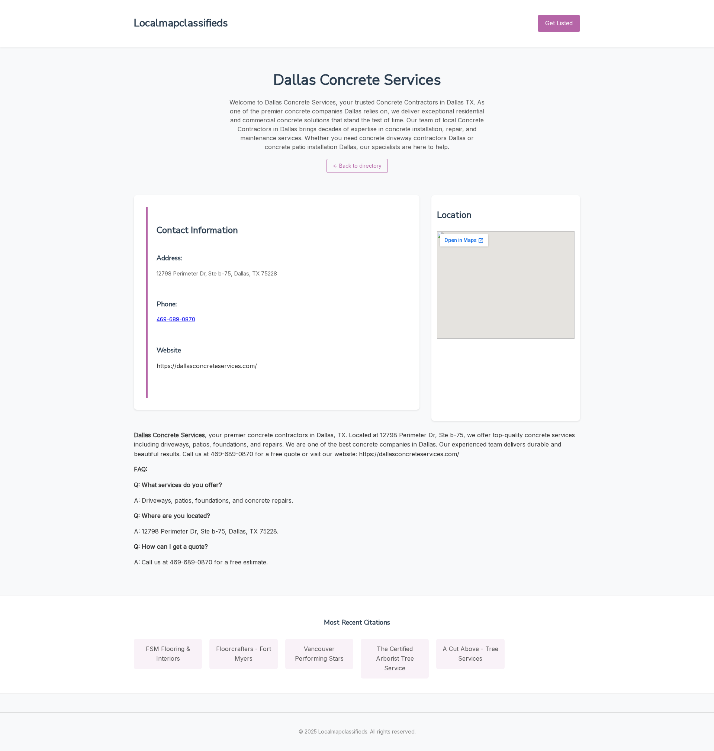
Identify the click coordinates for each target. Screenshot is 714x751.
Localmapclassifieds (181, 23)
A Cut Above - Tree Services (470, 653)
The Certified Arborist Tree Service (395, 658)
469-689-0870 (176, 319)
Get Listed (559, 23)
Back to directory (357, 165)
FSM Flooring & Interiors (168, 653)
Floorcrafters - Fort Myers (243, 653)
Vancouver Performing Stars (319, 653)
